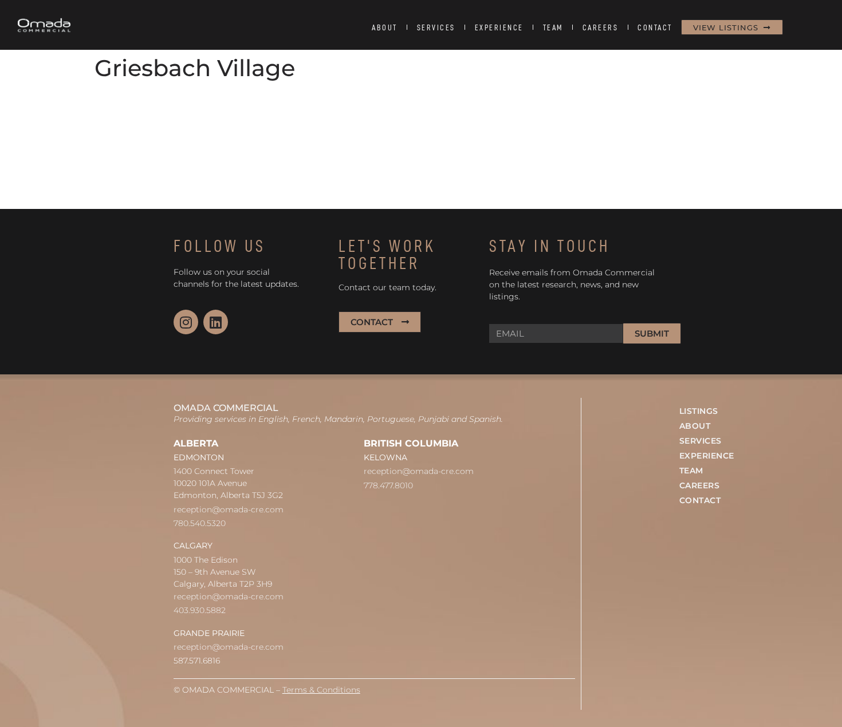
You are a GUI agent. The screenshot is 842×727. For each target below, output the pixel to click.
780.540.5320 (200, 523)
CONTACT (655, 27)
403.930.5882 (200, 610)
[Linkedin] (215, 322)
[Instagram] (186, 322)
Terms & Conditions (321, 690)
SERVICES (436, 27)
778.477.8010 (388, 485)
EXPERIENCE (499, 27)
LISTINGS (698, 411)
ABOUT (385, 27)
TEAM (553, 27)
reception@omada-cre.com (229, 509)
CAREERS (601, 27)
